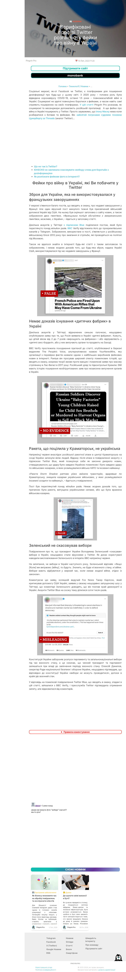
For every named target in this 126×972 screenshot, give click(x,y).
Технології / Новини (78, 86)
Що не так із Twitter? (45, 166)
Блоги (69, 949)
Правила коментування (76, 732)
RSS (48, 953)
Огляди (69, 942)
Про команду (91, 945)
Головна (63, 86)
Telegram (51, 938)
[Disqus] (75, 768)
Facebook (51, 942)
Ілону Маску (102, 111)
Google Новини (53, 949)
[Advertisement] (75, 145)
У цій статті (86, 104)
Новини (69, 938)
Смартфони (72, 953)
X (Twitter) (51, 945)
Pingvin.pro (75, 963)
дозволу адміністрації (106, 970)
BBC (70, 228)
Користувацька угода (43, 967)
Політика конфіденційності (45, 970)
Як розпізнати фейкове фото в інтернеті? (57, 176)
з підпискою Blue (74, 225)
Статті (69, 945)
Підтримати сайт (93, 948)
